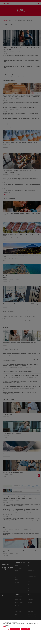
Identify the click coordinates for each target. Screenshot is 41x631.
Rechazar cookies (15, 629)
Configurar (5, 629)
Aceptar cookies (25, 629)
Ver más (4, 626)
